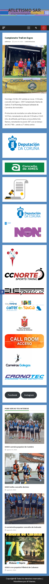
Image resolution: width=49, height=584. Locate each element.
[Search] (36, 28)
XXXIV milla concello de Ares (24, 468)
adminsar (8, 41)
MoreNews (18, 581)
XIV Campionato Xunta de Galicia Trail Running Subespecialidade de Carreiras (23, 105)
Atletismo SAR (24, 10)
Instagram (29, 395)
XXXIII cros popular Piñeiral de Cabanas (24, 549)
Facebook (12, 395)
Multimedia (44, 27)
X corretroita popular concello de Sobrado (24, 508)
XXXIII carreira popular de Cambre (24, 428)
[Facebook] (2, 292)
